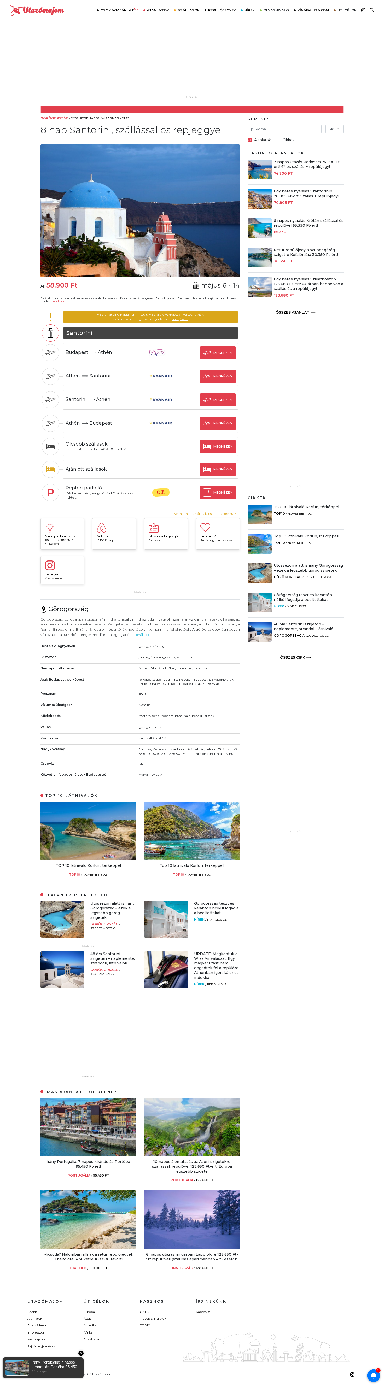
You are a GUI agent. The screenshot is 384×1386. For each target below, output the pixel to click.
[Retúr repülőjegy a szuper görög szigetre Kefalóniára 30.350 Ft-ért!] (260, 266)
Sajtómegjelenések (41, 1346)
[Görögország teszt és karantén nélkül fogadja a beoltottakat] (166, 936)
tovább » (142, 635)
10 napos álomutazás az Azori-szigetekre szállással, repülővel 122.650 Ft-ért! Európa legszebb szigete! (192, 1166)
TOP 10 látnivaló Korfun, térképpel (88, 865)
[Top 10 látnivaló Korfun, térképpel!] (192, 858)
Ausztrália (91, 1339)
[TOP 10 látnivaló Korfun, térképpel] (88, 858)
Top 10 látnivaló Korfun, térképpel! (192, 865)
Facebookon (59, 301)
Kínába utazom (313, 10)
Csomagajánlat (119, 10)
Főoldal (32, 1312)
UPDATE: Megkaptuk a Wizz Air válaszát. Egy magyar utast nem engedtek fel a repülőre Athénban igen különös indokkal (216, 965)
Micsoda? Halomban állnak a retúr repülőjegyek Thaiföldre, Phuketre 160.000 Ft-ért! (88, 1256)
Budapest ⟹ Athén (89, 352)
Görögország (104, 924)
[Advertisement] (192, 62)
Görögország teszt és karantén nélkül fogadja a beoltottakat (216, 908)
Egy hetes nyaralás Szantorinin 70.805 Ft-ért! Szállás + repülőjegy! (306, 193)
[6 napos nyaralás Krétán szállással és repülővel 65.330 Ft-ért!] (260, 236)
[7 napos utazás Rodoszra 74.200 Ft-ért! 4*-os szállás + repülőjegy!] (260, 178)
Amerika (90, 1325)
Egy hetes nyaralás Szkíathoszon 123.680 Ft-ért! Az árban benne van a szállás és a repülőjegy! (308, 284)
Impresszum (36, 1332)
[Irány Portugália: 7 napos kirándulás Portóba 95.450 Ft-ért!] (88, 1155)
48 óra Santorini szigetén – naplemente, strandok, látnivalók (112, 958)
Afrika (88, 1332)
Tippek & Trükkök (153, 1318)
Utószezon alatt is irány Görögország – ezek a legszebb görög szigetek (112, 910)
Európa (89, 1312)
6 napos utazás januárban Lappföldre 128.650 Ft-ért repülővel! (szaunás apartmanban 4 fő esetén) (192, 1256)
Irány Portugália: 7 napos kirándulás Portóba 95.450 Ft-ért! (88, 1164)
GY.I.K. (144, 1312)
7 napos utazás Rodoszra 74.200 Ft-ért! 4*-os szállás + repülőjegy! (307, 164)
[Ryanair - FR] (161, 380)
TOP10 (75, 874)
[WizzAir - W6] (161, 357)
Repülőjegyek (222, 10)
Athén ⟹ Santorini (88, 376)
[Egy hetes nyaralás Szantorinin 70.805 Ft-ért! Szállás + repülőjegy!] (260, 207)
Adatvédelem (37, 1325)
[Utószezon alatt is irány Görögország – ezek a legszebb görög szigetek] (62, 936)
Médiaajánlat (37, 1339)
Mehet (334, 129)
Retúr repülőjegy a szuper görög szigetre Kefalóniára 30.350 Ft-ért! (306, 252)
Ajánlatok (158, 10)
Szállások (189, 10)
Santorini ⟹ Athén (88, 399)
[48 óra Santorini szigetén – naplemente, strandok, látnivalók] (62, 986)
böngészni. (180, 319)
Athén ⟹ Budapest (89, 423)
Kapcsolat (203, 1312)
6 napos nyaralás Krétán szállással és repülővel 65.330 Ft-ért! (309, 223)
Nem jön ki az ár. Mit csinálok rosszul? (204, 514)
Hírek (249, 10)
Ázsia (88, 1318)
